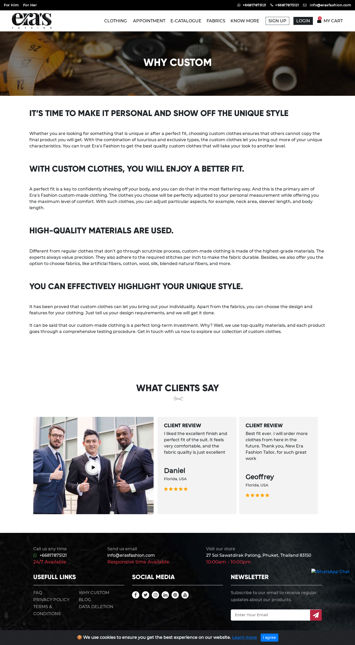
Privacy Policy (51, 599)
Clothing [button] (116, 20)
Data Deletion (96, 606)
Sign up (277, 20)
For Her (30, 5)
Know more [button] (245, 20)
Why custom (94, 592)
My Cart (331, 20)
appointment (149, 20)
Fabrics (216, 20)
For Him (11, 5)
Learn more (244, 637)
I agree (269, 637)
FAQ (37, 592)
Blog (85, 599)
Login (303, 20)
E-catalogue (185, 20)
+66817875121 (53, 555)
